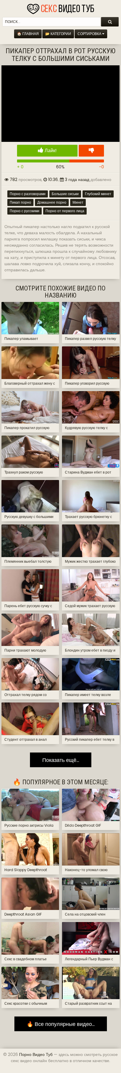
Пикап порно (20, 202)
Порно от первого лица (65, 210)
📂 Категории (58, 33)
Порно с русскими (24, 210)
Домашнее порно (51, 202)
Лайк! (50, 150)
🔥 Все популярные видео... (60, 1024)
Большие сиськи (65, 193)
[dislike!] (91, 151)
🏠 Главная (28, 33)
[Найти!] (109, 21)
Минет (78, 202)
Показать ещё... (60, 760)
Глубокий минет (98, 193)
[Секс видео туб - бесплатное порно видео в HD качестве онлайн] (60, 7)
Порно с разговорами (28, 193)
